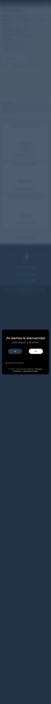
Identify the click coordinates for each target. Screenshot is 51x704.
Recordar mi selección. (16, 363)
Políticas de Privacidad (30, 371)
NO (36, 351)
